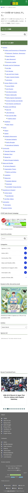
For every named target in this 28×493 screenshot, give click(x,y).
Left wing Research (9, 166)
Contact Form (7, 431)
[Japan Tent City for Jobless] (14, 384)
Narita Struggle (10, 142)
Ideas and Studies (8, 163)
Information (6, 202)
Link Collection (7, 457)
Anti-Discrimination (11, 92)
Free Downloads (7, 454)
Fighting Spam (12, 118)
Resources (7, 178)
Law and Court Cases (12, 74)
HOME (3, 7)
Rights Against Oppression (13, 98)
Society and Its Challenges (12, 65)
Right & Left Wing (11, 172)
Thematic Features (9, 151)
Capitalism (7, 175)
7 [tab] (16, 409)
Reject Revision (10, 56)
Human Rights (10, 86)
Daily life (8, 110)
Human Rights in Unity (10, 83)
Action (4, 127)
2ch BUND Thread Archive (13, 187)
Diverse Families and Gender (14, 101)
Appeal (6, 133)
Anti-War (8, 68)
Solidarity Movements (10, 136)
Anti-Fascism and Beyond (13, 104)
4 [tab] (10, 409)
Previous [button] (3, 391)
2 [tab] (6, 409)
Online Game (8, 193)
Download (9, 184)
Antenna (5, 448)
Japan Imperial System (12, 77)
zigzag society (7, 422)
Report (6, 130)
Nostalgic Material (11, 181)
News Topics (9, 124)
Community (6, 148)
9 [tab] (20, 409)
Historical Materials (8, 452)
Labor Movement (11, 59)
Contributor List (7, 429)
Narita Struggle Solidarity (11, 160)
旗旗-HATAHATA (11, 491)
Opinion (5, 47)
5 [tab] (12, 409)
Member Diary (8, 154)
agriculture (9, 80)
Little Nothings (10, 112)
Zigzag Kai (7, 157)
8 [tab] (18, 409)
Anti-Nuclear (9, 71)
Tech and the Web (11, 115)
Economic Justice (11, 62)
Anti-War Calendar (8, 444)
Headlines (7, 121)
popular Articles (7, 208)
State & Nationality (11, 95)
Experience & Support (9, 190)
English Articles (7, 433)
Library (21, 488)
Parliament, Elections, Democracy (15, 53)
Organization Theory (10, 169)
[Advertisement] (14, 353)
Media (14, 488)
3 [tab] (8, 409)
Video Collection (7, 446)
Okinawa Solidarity (11, 139)
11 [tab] (24, 409)
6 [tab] (14, 409)
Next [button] (25, 391)
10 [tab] (22, 409)
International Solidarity (12, 145)
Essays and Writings (10, 107)
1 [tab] (3, 409)
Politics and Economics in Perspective (15, 50)
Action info (22, 485)
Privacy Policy (7, 427)
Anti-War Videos (9, 199)
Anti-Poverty (9, 89)
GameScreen (10, 196)
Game (8, 488)
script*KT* (25, 472)
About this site (7, 420)
